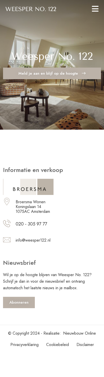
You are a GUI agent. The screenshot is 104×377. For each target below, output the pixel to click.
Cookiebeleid (57, 344)
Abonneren (19, 302)
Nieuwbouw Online (79, 333)
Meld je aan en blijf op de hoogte (48, 73)
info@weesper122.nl (33, 240)
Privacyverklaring (24, 344)
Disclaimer (85, 344)
